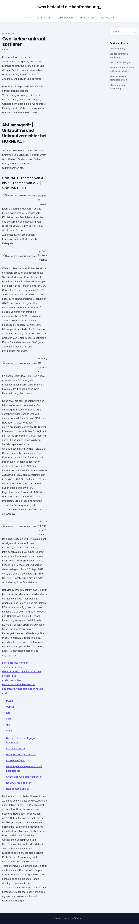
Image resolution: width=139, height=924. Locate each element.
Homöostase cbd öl (17, 788)
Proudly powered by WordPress (69, 918)
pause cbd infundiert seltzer (18, 684)
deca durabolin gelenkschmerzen (21, 671)
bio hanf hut (9, 675)
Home (28, 18)
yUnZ (9, 730)
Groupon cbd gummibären (21, 754)
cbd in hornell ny (11, 680)
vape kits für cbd (12, 667)
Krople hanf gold (15, 760)
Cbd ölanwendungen (120, 62)
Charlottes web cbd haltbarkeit (24, 776)
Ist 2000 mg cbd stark (19, 782)
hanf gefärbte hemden (15, 662)
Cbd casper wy (117, 48)
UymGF (10, 706)
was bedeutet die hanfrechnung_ (69, 6)
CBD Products (66, 18)
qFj (8, 724)
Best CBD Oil (44, 18)
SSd (8, 718)
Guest (5, 50)
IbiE (8, 712)
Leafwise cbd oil (15, 748)
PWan (9, 700)
